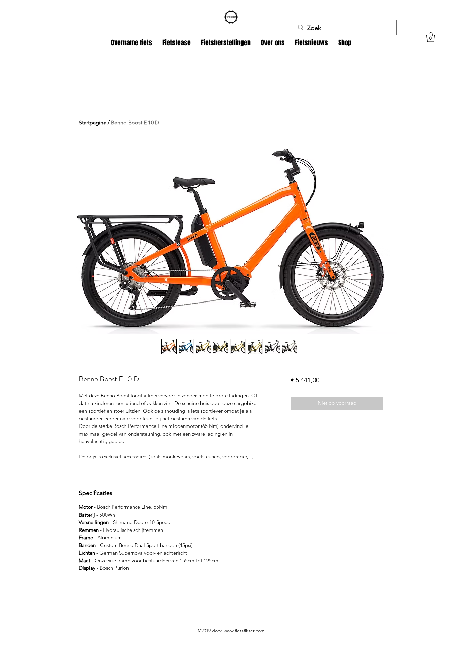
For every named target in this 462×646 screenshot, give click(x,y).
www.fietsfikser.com (244, 631)
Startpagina (92, 122)
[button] (344, 42)
